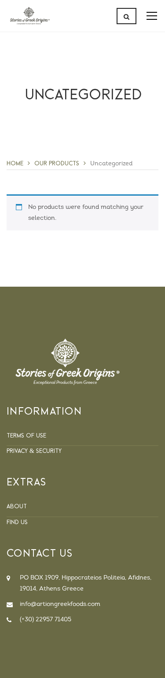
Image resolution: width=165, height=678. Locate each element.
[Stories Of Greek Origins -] (30, 15)
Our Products (56, 163)
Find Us (17, 521)
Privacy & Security (34, 450)
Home (15, 163)
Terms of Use (26, 435)
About (17, 506)
